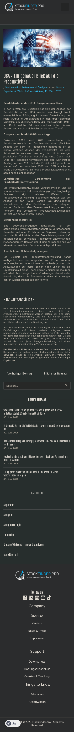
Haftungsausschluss (37, 669)
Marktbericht (10, 554)
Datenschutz (37, 661)
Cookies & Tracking (37, 676)
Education (8, 534)
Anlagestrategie (12, 524)
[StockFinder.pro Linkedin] (31, 598)
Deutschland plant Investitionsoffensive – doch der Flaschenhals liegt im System (35, 458)
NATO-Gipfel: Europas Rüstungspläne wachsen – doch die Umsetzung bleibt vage (36, 442)
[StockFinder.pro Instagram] (37, 598)
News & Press (37, 630)
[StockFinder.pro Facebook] (25, 598)
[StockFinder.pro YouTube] (43, 598)
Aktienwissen (37, 701)
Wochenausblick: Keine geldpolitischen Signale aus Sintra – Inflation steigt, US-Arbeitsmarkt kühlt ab (32, 411)
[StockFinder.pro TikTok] (49, 598)
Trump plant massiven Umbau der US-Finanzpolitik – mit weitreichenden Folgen (30, 473)
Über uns (37, 616)
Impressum (37, 638)
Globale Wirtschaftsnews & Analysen (26, 87)
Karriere (37, 623)
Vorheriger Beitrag (18, 373)
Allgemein (8, 505)
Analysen (8, 514)
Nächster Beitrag (57, 373)
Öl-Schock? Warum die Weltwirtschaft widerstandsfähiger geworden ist (37, 427)
